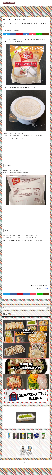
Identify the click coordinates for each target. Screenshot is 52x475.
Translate (13, 314)
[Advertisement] (26, 11)
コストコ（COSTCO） (20, 19)
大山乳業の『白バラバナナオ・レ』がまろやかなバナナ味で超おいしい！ (22, 442)
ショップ (11, 19)
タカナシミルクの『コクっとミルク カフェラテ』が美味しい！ (22, 454)
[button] (5, 415)
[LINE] (39, 34)
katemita (46, 288)
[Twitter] (6, 34)
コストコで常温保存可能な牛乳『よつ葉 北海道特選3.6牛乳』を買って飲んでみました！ (29, 442)
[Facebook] (13, 34)
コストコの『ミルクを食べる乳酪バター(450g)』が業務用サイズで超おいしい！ (36, 442)
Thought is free (33, 464)
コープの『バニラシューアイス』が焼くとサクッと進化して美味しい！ (29, 454)
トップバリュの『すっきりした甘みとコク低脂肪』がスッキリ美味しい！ (9, 442)
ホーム (5, 19)
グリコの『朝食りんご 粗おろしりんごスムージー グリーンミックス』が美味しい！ (43, 442)
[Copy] (45, 34)
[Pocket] (32, 34)
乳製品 (46, 285)
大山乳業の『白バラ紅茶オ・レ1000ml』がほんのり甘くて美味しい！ (16, 441)
